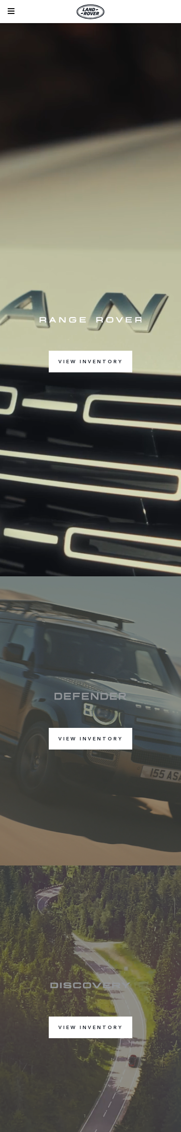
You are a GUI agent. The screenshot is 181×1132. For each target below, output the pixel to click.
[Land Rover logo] (91, 11)
